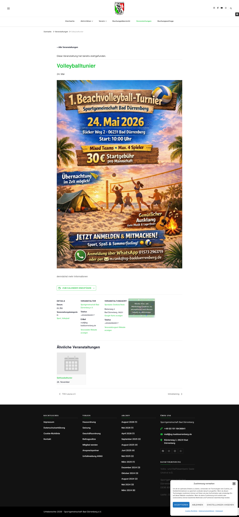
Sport (59, 318)
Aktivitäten (86, 21)
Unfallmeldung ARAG (93, 456)
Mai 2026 (125, 428)
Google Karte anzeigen (114, 315)
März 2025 (126, 462)
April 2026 (126, 433)
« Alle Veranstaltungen (67, 47)
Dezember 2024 (129, 467)
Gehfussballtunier (64, 378)
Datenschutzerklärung (206, 511)
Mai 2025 (125, 456)
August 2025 (127, 445)
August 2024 (127, 479)
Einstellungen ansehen (220, 505)
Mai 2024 (126, 484)
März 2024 (126, 490)
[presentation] (71, 363)
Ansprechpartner (91, 450)
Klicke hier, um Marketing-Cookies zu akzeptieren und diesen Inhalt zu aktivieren (141, 308)
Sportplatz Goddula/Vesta (115, 304)
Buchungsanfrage (166, 21)
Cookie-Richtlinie (191, 511)
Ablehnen (197, 505)
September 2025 (129, 439)
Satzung (86, 428)
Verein (102, 21)
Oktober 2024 (128, 473)
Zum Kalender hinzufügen (76, 288)
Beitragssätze (89, 439)
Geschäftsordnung (92, 433)
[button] (234, 483)
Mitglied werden (90, 445)
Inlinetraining (174, 393)
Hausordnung (89, 422)
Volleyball (65, 318)
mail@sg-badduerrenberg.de (178, 434)
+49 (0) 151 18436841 (174, 428)
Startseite (70, 21)
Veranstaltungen (143, 21)
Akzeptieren (181, 505)
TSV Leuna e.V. (69, 393)
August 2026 (127, 422)
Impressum (219, 511)
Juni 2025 (126, 450)
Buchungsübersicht (121, 21)
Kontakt (47, 439)
